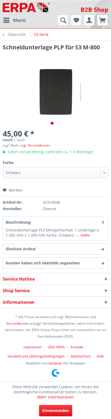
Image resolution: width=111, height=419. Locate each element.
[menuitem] (14, 20)
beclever (55, 363)
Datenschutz (81, 356)
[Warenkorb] (102, 20)
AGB (100, 356)
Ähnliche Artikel (21, 248)
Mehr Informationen (55, 397)
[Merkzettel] (76, 20)
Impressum (32, 347)
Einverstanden (55, 410)
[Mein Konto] (89, 20)
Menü (19, 20)
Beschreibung (18, 222)
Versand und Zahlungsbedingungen (36, 356)
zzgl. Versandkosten (35, 145)
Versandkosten (17, 323)
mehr (84, 235)
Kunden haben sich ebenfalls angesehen (43, 262)
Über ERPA (56, 347)
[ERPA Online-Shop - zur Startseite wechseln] (26, 7)
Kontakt (77, 347)
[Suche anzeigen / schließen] (62, 20)
